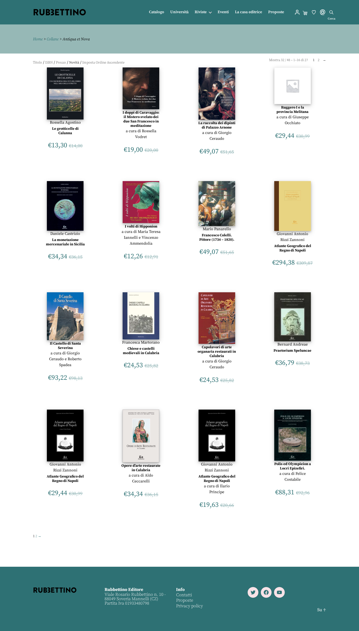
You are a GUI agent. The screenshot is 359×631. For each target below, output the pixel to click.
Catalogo (156, 12)
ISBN (49, 62)
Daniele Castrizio (65, 233)
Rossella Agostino (65, 122)
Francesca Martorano (141, 342)
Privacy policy (189, 606)
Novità (74, 62)
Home (38, 39)
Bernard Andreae (292, 344)
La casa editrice (248, 12)
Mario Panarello (217, 229)
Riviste (201, 12)
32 (282, 60)
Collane (53, 39)
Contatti (184, 595)
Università (179, 12)
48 (288, 60)
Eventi (223, 12)
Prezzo (61, 62)
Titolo (37, 62)
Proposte (276, 12)
